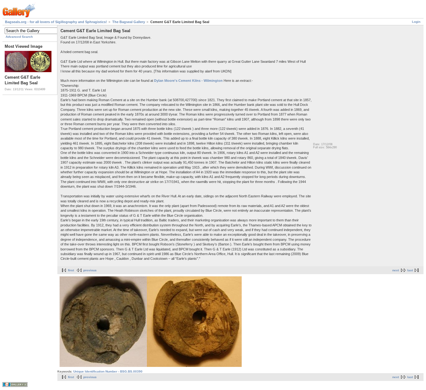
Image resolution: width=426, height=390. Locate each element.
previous (90, 270)
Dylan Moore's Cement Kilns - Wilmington (188, 80)
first (71, 270)
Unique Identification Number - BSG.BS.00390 (108, 371)
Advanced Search (19, 36)
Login (416, 21)
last (410, 270)
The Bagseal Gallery (128, 22)
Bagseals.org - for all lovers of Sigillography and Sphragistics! (56, 22)
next (395, 270)
